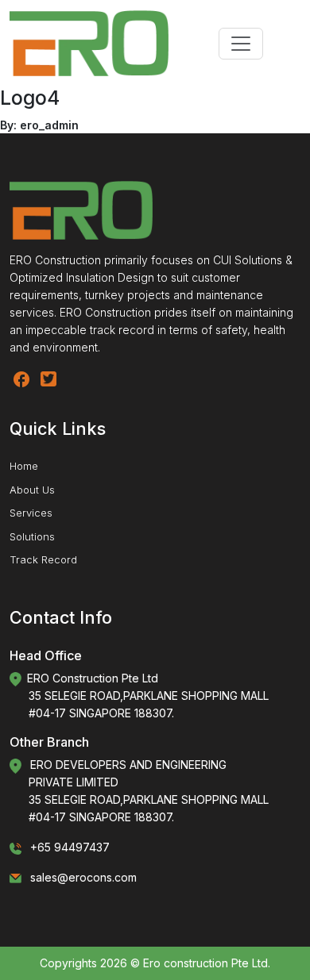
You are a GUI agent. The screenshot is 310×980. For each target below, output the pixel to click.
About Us (32, 489)
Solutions (32, 536)
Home (24, 465)
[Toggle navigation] (241, 44)
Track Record (43, 559)
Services (31, 512)
